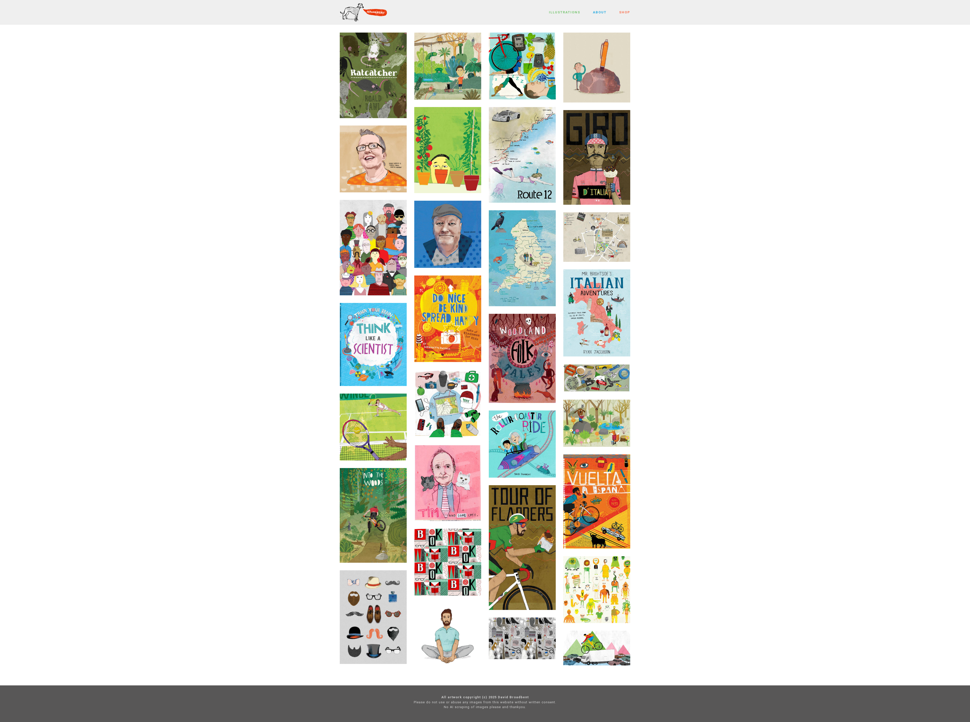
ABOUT (600, 12)
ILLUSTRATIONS (564, 12)
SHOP (624, 12)
